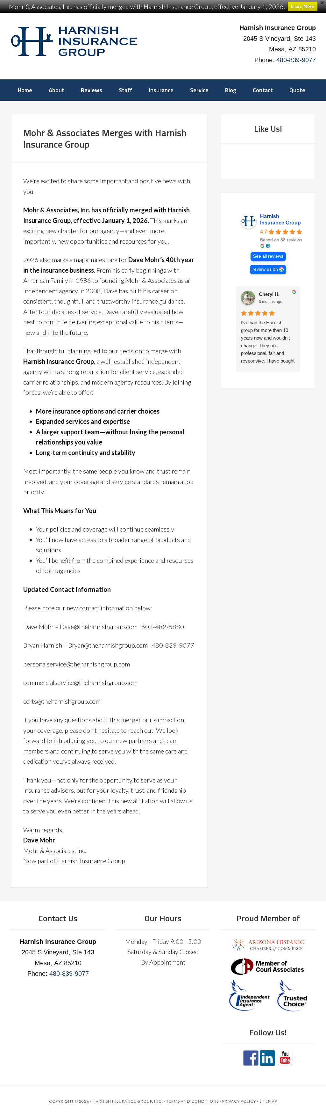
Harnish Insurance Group (280, 219)
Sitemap (268, 1101)
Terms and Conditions (192, 1101)
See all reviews (268, 256)
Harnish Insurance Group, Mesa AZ (74, 41)
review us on (265, 269)
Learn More (302, 6)
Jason (265, 294)
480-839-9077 (296, 59)
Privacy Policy (239, 1101)
